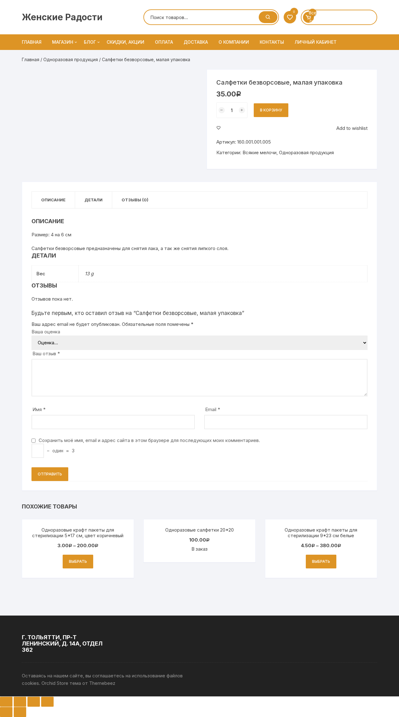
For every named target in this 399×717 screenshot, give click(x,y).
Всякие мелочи (259, 152)
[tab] (53, 200)
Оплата (164, 42)
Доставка (196, 42)
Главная (31, 42)
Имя (39, 409)
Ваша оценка (45, 332)
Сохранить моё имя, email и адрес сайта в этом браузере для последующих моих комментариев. (149, 440)
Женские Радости (62, 17)
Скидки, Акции (125, 42)
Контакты (272, 42)
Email (212, 409)
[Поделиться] (20, 702)
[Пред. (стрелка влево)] (6, 712)
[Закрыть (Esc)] (6, 702)
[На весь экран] (33, 702)
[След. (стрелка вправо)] (20, 712)
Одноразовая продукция (70, 59)
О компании (234, 42)
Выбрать (78, 561)
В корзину (271, 110)
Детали (93, 199)
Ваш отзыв (46, 353)
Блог (90, 42)
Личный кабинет (316, 42)
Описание (53, 199)
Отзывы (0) (135, 199)
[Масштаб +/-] (47, 702)
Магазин (62, 42)
